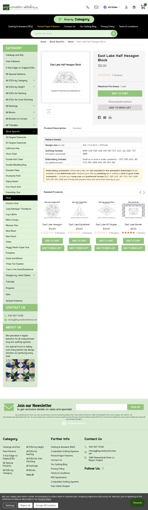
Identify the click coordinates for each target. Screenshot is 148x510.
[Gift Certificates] (134, 7)
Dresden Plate (12, 170)
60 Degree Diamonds (16, 143)
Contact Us (69, 26)
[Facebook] (99, 117)
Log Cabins (11, 214)
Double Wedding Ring (16, 165)
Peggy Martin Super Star (17, 247)
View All (30, 474)
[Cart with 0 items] (143, 8)
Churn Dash (11, 154)
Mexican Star (12, 225)
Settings (10, 505)
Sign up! (135, 407)
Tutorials (10, 281)
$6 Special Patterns (15, 74)
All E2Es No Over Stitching (19, 99)
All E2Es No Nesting (16, 93)
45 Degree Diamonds (16, 137)
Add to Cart (52, 240)
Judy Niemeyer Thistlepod (18, 209)
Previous (140, 192)
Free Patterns (13, 61)
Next (144, 192)
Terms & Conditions (128, 26)
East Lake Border (133, 224)
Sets (8, 294)
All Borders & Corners (16, 118)
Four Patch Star (13, 187)
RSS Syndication (59, 477)
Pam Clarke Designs (60, 486)
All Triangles (12, 125)
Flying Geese (12, 181)
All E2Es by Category (16, 80)
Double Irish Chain (14, 159)
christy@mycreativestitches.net (22, 320)
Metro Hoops (12, 220)
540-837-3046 (15, 315)
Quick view (52, 209)
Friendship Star (13, 192)
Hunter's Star (12, 203)
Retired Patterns (14, 300)
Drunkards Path (13, 176)
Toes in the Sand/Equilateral (19, 269)
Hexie (8, 198)
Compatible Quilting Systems (65, 451)
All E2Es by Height (15, 86)
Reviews (77, 128)
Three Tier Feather (15, 264)
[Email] (104, 117)
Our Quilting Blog (88, 26)
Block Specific (13, 131)
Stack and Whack (14, 258)
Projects (10, 288)
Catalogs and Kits (15, 55)
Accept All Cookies (46, 505)
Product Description (55, 128)
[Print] (110, 117)
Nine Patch (11, 236)
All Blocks (10, 112)
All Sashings (12, 106)
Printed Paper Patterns (48, 26)
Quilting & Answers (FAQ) (20, 26)
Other (8, 242)
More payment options (120, 101)
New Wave (11, 231)
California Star (13, 148)
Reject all (25, 505)
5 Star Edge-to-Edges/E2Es (20, 67)
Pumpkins (10, 253)
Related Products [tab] (53, 192)
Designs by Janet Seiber (18, 275)
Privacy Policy (107, 26)
